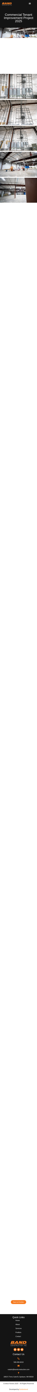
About (17, 1324)
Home (17, 1320)
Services (18, 1328)
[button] (29, 3)
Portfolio (18, 1332)
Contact (18, 1336)
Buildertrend (23, 1389)
